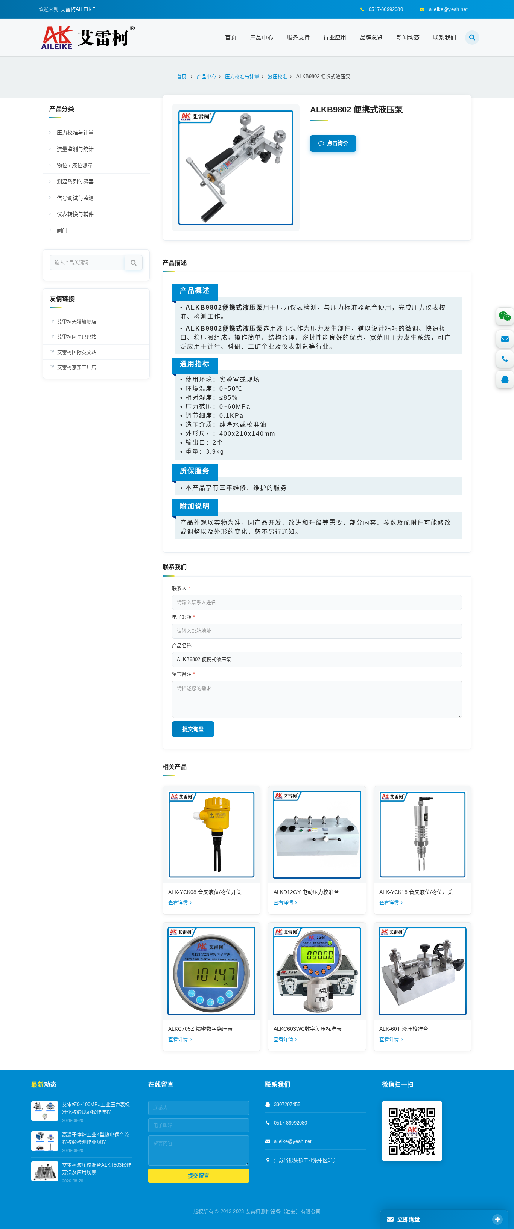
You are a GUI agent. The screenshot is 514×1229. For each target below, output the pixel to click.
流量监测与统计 (75, 149)
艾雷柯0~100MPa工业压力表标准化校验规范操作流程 (96, 1108)
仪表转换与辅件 (75, 214)
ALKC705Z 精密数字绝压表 (200, 1029)
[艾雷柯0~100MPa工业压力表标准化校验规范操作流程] (44, 1111)
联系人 (181, 588)
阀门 (62, 230)
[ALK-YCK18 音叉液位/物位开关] (422, 834)
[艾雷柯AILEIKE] (88, 37)
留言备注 (183, 674)
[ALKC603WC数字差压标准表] (316, 971)
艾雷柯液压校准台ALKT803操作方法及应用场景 (96, 1168)
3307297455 (287, 1105)
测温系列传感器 (75, 181)
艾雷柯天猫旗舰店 (76, 322)
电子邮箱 (183, 617)
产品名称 (182, 645)
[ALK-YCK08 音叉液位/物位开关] (211, 834)
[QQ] (505, 379)
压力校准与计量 (75, 133)
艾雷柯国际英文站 (76, 352)
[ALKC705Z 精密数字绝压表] (211, 971)
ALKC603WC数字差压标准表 (308, 1029)
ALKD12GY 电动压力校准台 (306, 892)
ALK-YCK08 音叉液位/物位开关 (205, 892)
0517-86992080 (290, 1123)
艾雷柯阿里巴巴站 (76, 337)
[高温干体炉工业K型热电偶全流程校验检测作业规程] (44, 1141)
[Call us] (505, 359)
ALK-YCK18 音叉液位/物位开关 (416, 892)
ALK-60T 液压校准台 (403, 1029)
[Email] (505, 339)
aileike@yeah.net (293, 1141)
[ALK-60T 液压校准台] (422, 971)
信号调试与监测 (75, 198)
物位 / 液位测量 (75, 165)
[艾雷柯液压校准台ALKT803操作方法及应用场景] (44, 1171)
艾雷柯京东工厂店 (76, 367)
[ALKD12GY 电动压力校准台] (316, 834)
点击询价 (337, 143)
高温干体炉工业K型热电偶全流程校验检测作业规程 (95, 1138)
